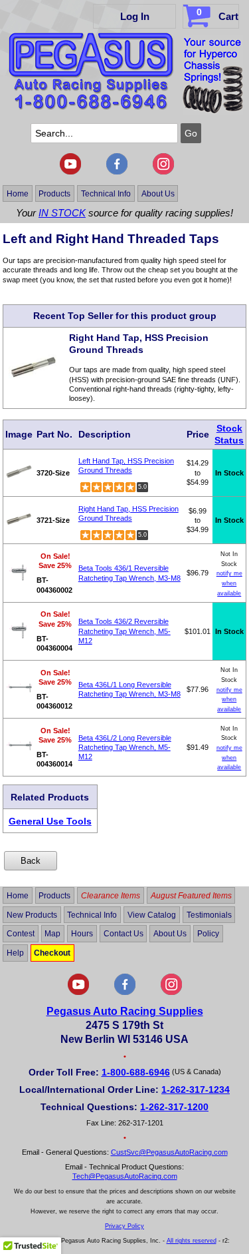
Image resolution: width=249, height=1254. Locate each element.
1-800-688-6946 (136, 1072)
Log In (134, 16)
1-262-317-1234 (195, 1089)
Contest (21, 933)
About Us (158, 193)
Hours (82, 933)
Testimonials (209, 914)
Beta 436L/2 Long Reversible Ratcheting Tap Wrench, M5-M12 (124, 747)
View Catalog (151, 914)
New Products (32, 914)
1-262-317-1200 (174, 1106)
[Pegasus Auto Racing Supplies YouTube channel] (70, 172)
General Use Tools (50, 821)
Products (54, 193)
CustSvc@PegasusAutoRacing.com (169, 1152)
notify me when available (229, 583)
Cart (217, 14)
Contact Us (123, 933)
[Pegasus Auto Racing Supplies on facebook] (116, 172)
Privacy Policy (124, 1226)
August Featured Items (191, 895)
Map (52, 933)
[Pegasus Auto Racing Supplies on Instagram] (163, 172)
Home (18, 193)
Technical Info (106, 193)
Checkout (52, 953)
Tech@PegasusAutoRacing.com (124, 1176)
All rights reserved (191, 1240)
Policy (208, 933)
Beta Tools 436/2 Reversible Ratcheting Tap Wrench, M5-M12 (124, 631)
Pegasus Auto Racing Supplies (124, 1011)
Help (15, 953)
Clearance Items (110, 895)
